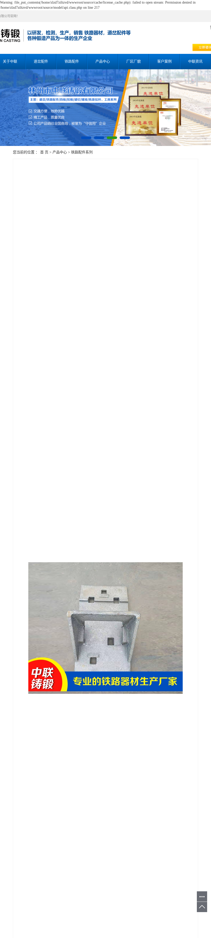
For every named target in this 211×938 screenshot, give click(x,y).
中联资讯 (195, 61)
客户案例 (164, 61)
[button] (86, 137)
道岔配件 (41, 61)
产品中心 (102, 61)
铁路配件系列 (82, 152)
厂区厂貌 (133, 61)
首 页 (44, 152)
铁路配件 (72, 61)
